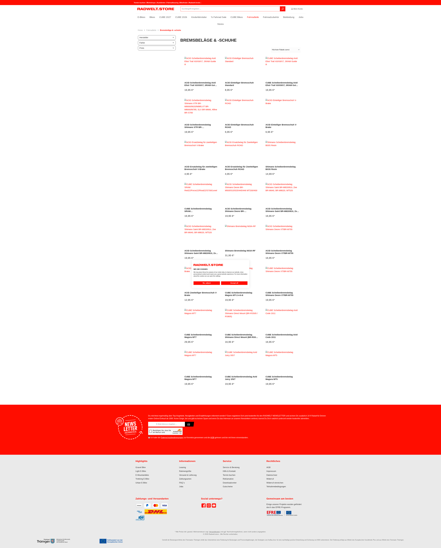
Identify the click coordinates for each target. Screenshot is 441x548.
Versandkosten (214, 532)
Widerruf (270, 479)
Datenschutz (271, 475)
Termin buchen (140, 3)
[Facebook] (203, 505)
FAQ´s (182, 483)
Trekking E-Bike (142, 479)
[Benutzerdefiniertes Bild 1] (283, 514)
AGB (212, 438)
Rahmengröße (185, 471)
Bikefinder (184, 3)
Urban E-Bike (141, 483)
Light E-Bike (141, 471)
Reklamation (228, 479)
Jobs (181, 486)
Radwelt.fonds (194, 3)
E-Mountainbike (142, 475)
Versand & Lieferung (187, 475)
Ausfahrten (161, 3)
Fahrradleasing (172, 3)
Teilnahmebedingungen (276, 486)
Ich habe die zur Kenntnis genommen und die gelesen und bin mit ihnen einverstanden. (199, 438)
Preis (141, 48)
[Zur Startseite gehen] (155, 8)
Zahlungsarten (185, 479)
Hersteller (143, 37)
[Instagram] (208, 505)
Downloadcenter (230, 483)
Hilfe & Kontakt (229, 471)
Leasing (182, 467)
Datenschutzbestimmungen (172, 438)
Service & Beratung (231, 467)
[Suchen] (282, 8)
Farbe (142, 43)
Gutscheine (228, 486)
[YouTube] (213, 505)
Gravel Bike (141, 467)
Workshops (151, 3)
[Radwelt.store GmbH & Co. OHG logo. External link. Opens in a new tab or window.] (208, 265)
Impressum (271, 471)
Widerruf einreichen (274, 483)
